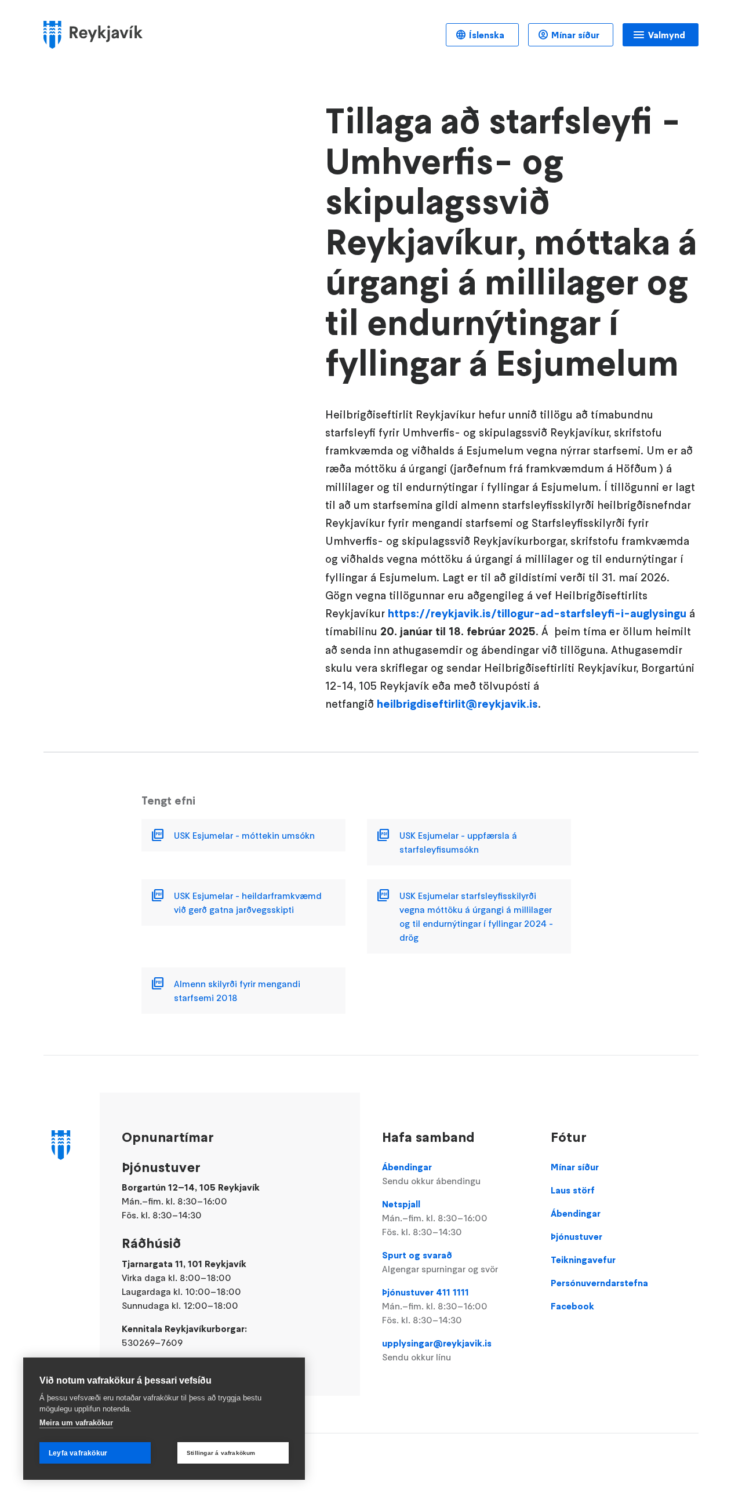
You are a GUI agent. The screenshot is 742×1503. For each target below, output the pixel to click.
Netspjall (435, 1218)
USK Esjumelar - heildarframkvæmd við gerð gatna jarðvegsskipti (248, 902)
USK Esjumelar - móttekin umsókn (244, 835)
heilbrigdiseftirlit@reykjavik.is (457, 704)
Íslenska (486, 35)
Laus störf (573, 1190)
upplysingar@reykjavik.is (437, 1350)
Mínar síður (575, 35)
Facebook (572, 1306)
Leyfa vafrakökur (78, 1453)
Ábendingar (431, 1174)
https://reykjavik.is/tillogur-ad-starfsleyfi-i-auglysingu (537, 613)
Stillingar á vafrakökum (221, 1453)
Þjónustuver (576, 1236)
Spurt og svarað (440, 1262)
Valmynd (666, 35)
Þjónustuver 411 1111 (435, 1306)
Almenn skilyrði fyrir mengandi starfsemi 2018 (237, 990)
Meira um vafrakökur (76, 1422)
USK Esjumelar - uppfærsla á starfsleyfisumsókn (458, 842)
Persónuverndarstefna (599, 1283)
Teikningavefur (583, 1259)
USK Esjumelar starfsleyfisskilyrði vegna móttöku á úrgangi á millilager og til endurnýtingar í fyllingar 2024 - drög (476, 916)
